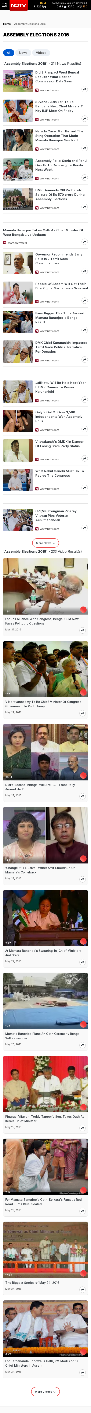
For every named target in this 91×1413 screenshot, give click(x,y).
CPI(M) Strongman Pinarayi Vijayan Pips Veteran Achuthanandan (56, 515)
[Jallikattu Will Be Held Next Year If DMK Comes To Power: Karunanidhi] (18, 391)
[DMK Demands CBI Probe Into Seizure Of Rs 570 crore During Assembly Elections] (18, 199)
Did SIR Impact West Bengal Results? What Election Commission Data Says (57, 76)
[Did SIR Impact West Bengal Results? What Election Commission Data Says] (18, 81)
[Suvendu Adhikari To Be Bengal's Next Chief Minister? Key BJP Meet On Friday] (18, 111)
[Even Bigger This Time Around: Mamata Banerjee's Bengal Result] (18, 322)
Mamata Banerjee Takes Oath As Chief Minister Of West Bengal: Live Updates (43, 232)
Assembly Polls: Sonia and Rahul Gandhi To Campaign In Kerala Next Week (61, 165)
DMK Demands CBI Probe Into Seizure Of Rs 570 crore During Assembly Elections (60, 194)
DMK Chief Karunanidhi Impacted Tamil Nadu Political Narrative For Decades (61, 347)
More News (43, 543)
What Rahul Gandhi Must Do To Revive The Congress (59, 473)
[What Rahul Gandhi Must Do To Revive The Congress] (18, 480)
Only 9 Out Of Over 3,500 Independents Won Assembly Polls (59, 416)
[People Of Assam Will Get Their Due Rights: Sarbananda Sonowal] (18, 293)
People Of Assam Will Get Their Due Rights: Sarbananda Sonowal (61, 286)
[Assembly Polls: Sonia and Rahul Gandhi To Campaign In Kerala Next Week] (18, 169)
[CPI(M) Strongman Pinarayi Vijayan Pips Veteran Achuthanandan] (18, 520)
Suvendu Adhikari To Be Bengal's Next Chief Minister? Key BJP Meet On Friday (59, 106)
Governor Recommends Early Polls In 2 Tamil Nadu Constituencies (58, 258)
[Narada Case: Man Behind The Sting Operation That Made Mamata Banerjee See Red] (18, 140)
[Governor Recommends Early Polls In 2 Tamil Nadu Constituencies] (18, 263)
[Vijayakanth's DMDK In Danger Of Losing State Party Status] (18, 450)
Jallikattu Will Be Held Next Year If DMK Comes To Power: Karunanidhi (60, 387)
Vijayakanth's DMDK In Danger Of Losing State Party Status (59, 444)
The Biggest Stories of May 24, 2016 (32, 1282)
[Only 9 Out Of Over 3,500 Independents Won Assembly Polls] (18, 421)
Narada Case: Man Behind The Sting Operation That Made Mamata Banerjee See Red (59, 135)
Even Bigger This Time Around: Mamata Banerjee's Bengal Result (60, 317)
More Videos (43, 1391)
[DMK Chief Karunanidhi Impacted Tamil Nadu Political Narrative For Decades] (18, 351)
